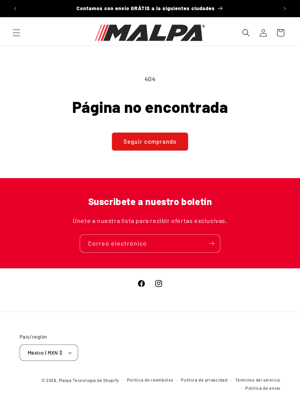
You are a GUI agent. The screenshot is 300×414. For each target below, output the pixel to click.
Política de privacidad (204, 379)
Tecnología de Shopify (96, 380)
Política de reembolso (150, 379)
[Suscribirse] (211, 243)
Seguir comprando (150, 141)
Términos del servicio (257, 379)
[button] (16, 32)
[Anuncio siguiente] (284, 8)
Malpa (65, 380)
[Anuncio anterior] (15, 8)
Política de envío (262, 388)
